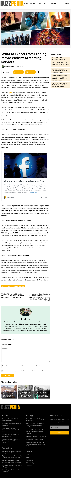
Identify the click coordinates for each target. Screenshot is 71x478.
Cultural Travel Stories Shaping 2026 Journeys (8, 395)
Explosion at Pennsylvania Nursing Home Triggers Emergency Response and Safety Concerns (59, 78)
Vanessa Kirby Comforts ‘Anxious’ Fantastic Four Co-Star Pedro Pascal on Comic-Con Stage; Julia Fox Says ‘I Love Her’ (39, 297)
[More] (38, 72)
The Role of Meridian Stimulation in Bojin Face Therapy (12, 419)
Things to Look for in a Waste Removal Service (10, 435)
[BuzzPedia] (3, 66)
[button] (67, 3)
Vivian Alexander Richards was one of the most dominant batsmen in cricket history (12, 295)
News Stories (7, 390)
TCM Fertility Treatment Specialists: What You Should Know (10, 429)
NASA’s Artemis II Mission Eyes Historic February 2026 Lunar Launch (25, 394)
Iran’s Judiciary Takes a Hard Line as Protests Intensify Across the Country (42, 394)
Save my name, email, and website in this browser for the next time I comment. (26, 371)
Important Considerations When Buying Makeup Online (11, 452)
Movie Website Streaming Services (13, 286)
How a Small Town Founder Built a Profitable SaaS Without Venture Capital (59, 84)
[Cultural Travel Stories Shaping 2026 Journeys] (9, 391)
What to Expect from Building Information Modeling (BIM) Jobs (11, 461)
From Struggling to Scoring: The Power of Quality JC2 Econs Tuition (11, 440)
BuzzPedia (10, 66)
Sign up (60, 432)
